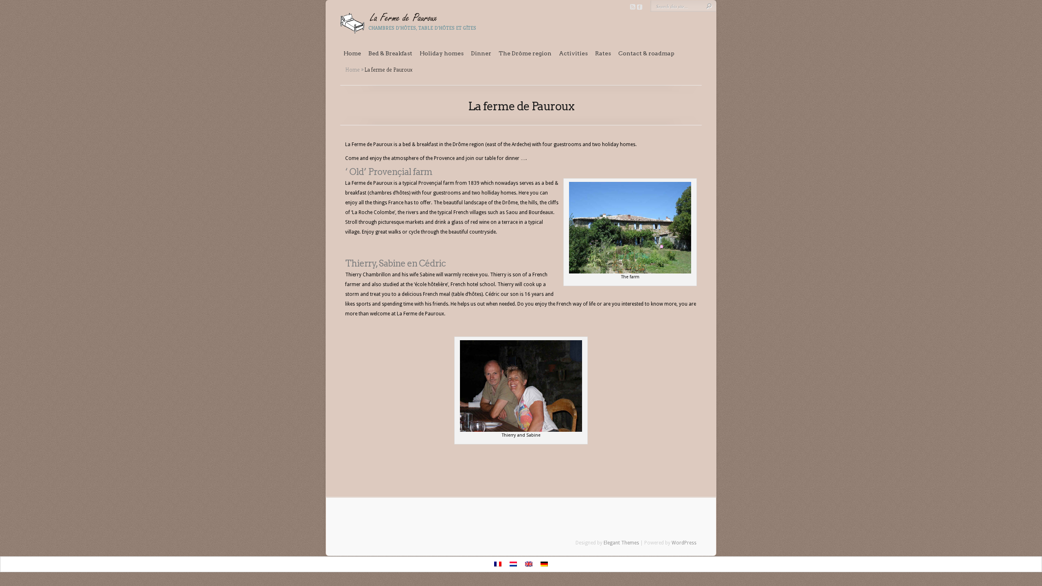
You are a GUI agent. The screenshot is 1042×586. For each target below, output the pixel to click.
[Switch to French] (498, 564)
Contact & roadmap (646, 53)
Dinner (481, 53)
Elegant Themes (621, 543)
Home (352, 53)
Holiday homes (442, 53)
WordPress (684, 543)
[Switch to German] (544, 564)
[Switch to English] (528, 564)
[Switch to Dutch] (513, 564)
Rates (603, 53)
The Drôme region (525, 53)
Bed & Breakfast (390, 53)
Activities (573, 53)
